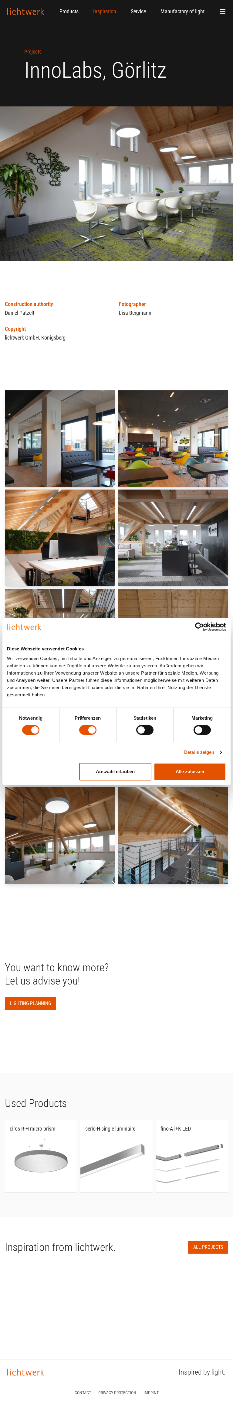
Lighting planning (30, 1003)
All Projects (208, 1247)
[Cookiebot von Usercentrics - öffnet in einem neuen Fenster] (199, 626)
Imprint (151, 1392)
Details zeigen (199, 752)
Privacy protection (117, 1392)
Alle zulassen (190, 771)
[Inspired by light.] (25, 11)
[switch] (87, 730)
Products (69, 11)
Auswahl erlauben (115, 771)
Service (138, 11)
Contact (83, 1392)
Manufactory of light (182, 11)
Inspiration (104, 11)
